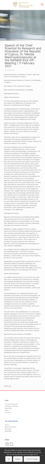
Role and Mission (10, 427)
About (7, 425)
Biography (8, 431)
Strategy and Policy (11, 406)
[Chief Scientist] (22, 5)
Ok (9, 459)
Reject (17, 459)
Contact (7, 412)
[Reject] (42, 456)
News (7, 410)
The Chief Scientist (11, 404)
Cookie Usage (32, 459)
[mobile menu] (42, 4)
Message (8, 429)
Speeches (8, 408)
